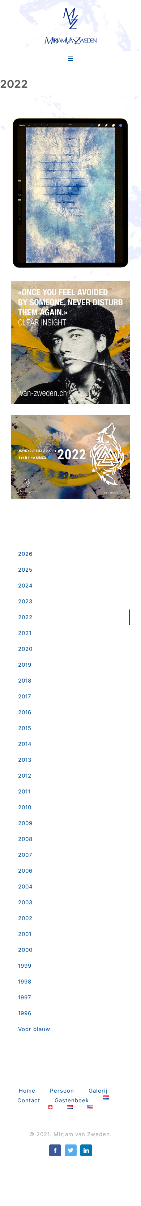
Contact (28, 1100)
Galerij (98, 1090)
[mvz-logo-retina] (70, 9)
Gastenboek (72, 1100)
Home (27, 1090)
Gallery (70, 182)
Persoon (62, 1090)
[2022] (70, 193)
